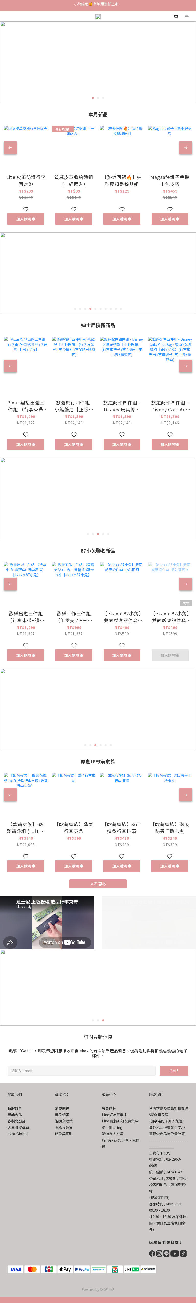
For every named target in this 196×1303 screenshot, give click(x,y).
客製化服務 (17, 1120)
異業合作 (15, 1114)
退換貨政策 (64, 1120)
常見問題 (62, 1108)
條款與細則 (64, 1133)
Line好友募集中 (114, 1114)
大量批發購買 (18, 1127)
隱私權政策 (64, 1127)
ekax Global (18, 1133)
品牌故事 (15, 1108)
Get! (174, 1071)
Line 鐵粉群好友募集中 (120, 1120)
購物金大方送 (112, 1133)
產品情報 (62, 1114)
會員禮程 (109, 1108)
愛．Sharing (112, 1127)
